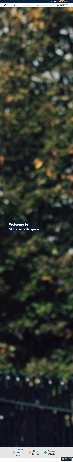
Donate (62, 1)
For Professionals (43, 5)
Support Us (31, 5)
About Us (52, 5)
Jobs (51, 1)
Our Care (24, 5)
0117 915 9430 (60, 5)
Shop (36, 5)
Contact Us (55, 1)
